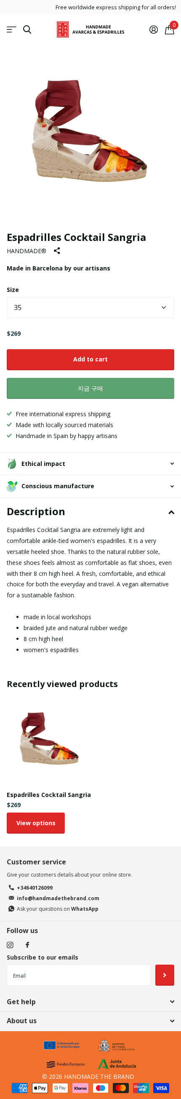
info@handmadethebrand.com (58, 898)
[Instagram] (10, 945)
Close (90, 1001)
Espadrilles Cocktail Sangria (49, 795)
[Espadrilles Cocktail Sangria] (50, 741)
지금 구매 (90, 388)
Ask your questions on (57, 908)
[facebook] (27, 945)
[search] (27, 29)
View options (36, 823)
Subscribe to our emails (42, 957)
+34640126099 (35, 887)
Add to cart (90, 359)
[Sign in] (153, 29)
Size (13, 290)
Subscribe (164, 975)
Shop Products (11, 29)
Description (36, 511)
